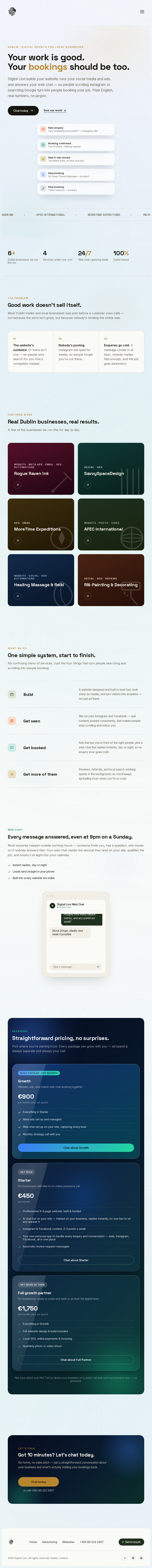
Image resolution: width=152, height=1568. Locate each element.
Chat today (20, 110)
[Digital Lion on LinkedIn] (141, 1558)
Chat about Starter (76, 1260)
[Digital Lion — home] (12, 12)
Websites (68, 1542)
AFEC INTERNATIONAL (23, 214)
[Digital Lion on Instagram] (133, 1558)
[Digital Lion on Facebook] (125, 1558)
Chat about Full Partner (76, 1359)
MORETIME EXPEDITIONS (77, 214)
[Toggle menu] (142, 12)
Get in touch (133, 1542)
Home (33, 1542)
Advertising (49, 1542)
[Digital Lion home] (11, 1542)
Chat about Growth (76, 1147)
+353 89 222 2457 (92, 1542)
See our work (53, 110)
